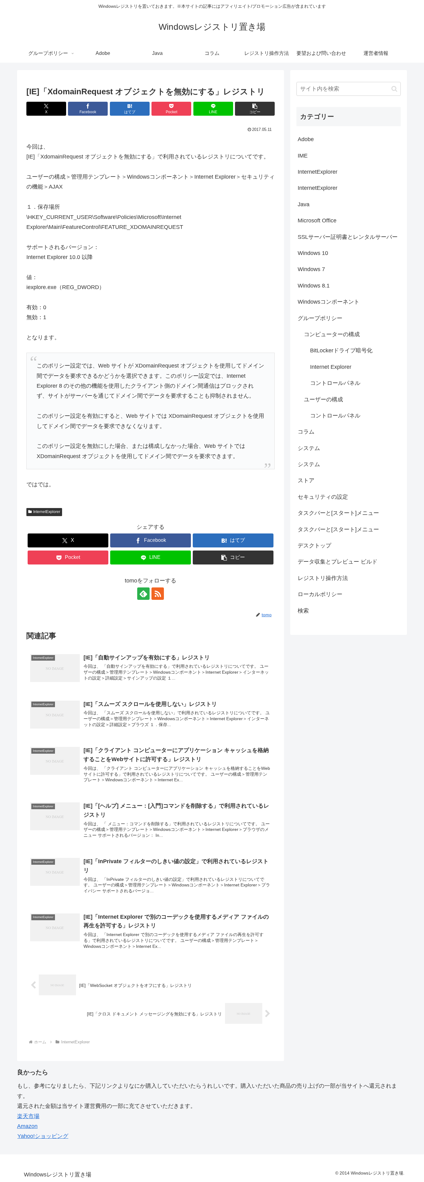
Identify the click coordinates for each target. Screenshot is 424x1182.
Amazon (27, 1126)
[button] (255, 109)
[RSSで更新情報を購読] (157, 593)
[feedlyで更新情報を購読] (143, 593)
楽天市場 (28, 1116)
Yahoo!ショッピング (42, 1136)
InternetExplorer (46, 512)
